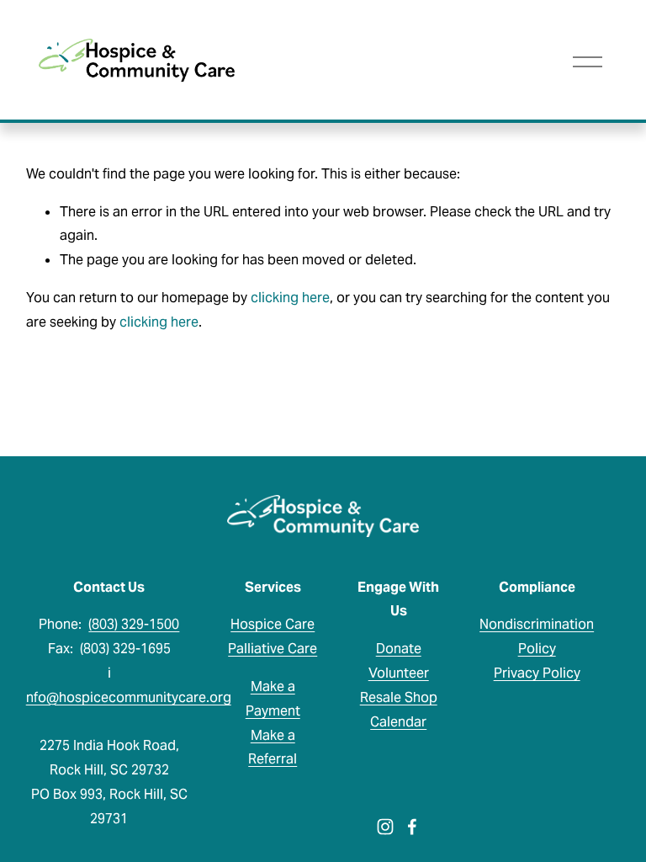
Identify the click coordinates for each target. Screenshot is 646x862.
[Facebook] (412, 826)
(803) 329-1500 (133, 624)
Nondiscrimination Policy (536, 636)
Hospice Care (272, 624)
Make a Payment (273, 699)
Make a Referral (272, 747)
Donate (398, 648)
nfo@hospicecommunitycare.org (128, 697)
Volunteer (398, 673)
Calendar (398, 722)
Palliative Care (272, 648)
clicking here (290, 297)
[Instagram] (385, 826)
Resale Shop (398, 697)
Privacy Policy (537, 673)
